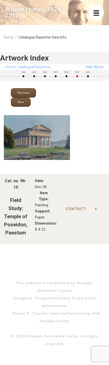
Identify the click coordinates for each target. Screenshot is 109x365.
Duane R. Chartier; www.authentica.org (51, 313)
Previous (23, 93)
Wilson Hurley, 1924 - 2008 (34, 12)
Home (8, 37)
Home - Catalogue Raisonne (27, 67)
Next (20, 102)
